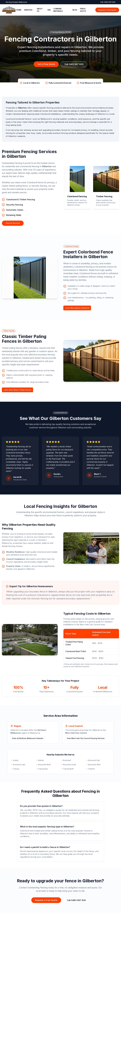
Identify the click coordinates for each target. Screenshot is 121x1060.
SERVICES (28, 10)
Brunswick (67, 760)
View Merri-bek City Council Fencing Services (86, 738)
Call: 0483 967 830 (107, 2)
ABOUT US (40, 10)
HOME (18, 10)
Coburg (16, 769)
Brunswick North (44, 765)
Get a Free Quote (46, 64)
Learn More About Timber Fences (17, 390)
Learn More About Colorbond (77, 308)
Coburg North (68, 769)
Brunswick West (94, 765)
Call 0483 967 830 (74, 64)
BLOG (75, 10)
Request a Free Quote (107, 10)
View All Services (13, 223)
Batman (41, 760)
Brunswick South (69, 765)
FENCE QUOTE (83, 10)
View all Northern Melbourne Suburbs (27, 738)
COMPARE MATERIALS (58, 10)
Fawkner (91, 769)
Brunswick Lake (19, 765)
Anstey (15, 760)
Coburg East (43, 769)
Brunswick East (94, 760)
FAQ (49, 10)
